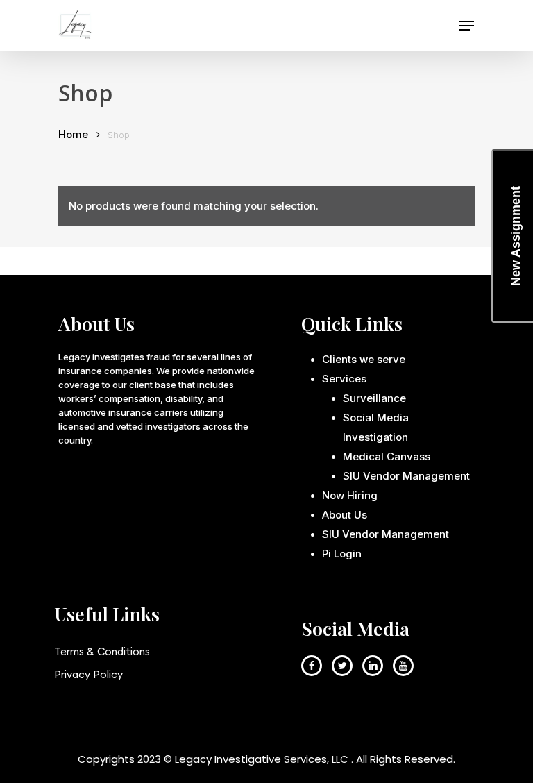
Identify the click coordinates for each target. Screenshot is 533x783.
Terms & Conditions (102, 651)
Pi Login (342, 553)
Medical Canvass (386, 456)
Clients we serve (363, 359)
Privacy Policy (88, 674)
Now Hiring (350, 495)
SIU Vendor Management (406, 475)
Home (73, 134)
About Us (344, 514)
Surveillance (374, 398)
